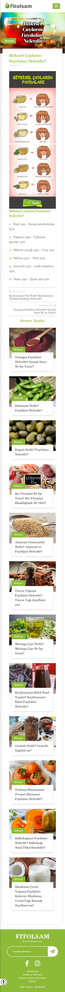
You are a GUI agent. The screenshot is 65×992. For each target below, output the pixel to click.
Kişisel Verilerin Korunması (32, 978)
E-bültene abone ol (53, 951)
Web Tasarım (26, 987)
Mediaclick (39, 987)
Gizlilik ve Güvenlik (32, 974)
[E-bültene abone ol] (32, 951)
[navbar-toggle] (56, 6)
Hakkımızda (32, 971)
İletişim (32, 981)
